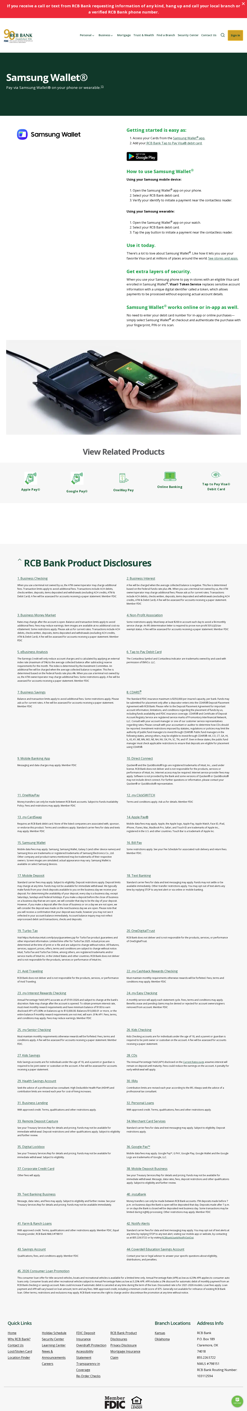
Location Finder (19, 1357)
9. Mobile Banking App (33, 758)
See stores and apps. (223, 258)
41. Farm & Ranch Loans (34, 1223)
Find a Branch (166, 35)
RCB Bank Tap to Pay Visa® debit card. (174, 143)
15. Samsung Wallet (31, 843)
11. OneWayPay (28, 795)
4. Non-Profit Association (145, 615)
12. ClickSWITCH (141, 795)
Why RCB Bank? (19, 1339)
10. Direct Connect (140, 758)
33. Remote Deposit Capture (37, 1121)
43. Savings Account (31, 1249)
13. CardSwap (29, 817)
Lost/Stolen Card (20, 1351)
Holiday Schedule (54, 1333)
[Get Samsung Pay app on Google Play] (146, 156)
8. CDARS (134, 692)
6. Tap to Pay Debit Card (144, 652)
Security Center (188, 35)
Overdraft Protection (91, 1345)
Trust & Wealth (143, 35)
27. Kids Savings (28, 1055)
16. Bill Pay (134, 843)
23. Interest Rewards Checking (41, 993)
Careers (47, 1364)
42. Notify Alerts (138, 1223)
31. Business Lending (32, 1103)
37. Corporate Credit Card (35, 1169)
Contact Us (208, 35)
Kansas (160, 1333)
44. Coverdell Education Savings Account (155, 1249)
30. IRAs (132, 1081)
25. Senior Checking (34, 1030)
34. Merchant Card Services (146, 1121)
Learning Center (54, 1345)
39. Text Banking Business (36, 1194)
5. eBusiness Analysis (32, 652)
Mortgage (124, 35)
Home (12, 1333)
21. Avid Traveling (30, 971)
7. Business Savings (31, 692)
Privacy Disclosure (123, 1345)
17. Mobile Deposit (30, 875)
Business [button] (104, 35)
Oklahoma (162, 1339)
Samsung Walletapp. (189, 138)
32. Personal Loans (140, 1103)
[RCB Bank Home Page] (19, 36)
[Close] (243, 3)
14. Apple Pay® (137, 817)
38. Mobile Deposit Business (147, 1169)
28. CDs (132, 1055)
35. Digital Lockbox (31, 1147)
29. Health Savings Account (36, 1081)
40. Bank (136, 1194)
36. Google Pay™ (138, 1147)
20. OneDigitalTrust (141, 931)
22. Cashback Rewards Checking (152, 971)
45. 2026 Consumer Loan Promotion (43, 1271)
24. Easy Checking (142, 993)
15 (102, 86)
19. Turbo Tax (27, 931)
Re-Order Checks (88, 1376)
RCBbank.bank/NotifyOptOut (178, 1237)
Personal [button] (85, 35)
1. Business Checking (32, 578)
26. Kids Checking (139, 1030)
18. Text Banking (139, 875)
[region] (123, 932)
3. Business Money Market (36, 615)
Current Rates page (193, 1062)
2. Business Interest (141, 578)
